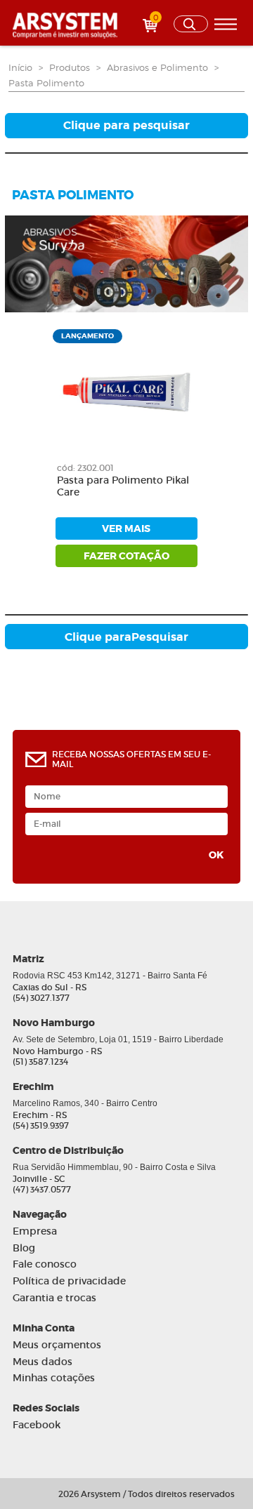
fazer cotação (126, 556)
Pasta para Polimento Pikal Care (123, 486)
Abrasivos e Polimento (157, 67)
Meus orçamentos (57, 1345)
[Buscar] (191, 23)
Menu (225, 24)
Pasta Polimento (46, 82)
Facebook (36, 1425)
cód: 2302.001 (85, 467)
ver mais (126, 528)
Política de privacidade (69, 1281)
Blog (24, 1248)
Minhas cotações (54, 1378)
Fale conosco (45, 1264)
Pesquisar (126, 637)
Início (20, 67)
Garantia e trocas (54, 1298)
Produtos (69, 67)
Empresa (35, 1231)
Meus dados (42, 1362)
